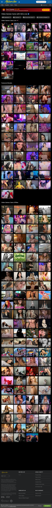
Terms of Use (38, 477)
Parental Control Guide (39, 484)
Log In (48, 1)
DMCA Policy (37, 479)
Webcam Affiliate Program (24, 498)
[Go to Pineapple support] (11, 501)
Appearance (6, 17)
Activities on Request (43, 17)
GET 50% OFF (46, 9)
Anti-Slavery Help (38, 486)
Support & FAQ (38, 493)
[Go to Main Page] (10, 2)
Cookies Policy (38, 481)
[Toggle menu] (2, 2)
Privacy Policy (38, 474)
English (4, 475)
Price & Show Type (29, 17)
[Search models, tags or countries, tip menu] (50, 5)
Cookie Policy (13, 506)
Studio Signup (21, 495)
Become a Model (22, 493)
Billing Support (38, 495)
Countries (17, 17)
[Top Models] (19, 2)
